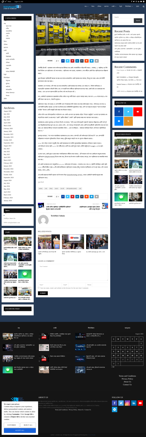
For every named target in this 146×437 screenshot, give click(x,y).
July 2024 (7, 183)
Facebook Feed (12, 309)
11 (123, 351)
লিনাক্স (7, 68)
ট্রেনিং (137, 6)
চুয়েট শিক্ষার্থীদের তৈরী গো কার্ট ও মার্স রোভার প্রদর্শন (127, 34)
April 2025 (7, 157)
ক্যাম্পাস (106, 6)
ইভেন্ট (120, 6)
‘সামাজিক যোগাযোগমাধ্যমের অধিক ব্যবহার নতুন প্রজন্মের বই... (10, 282)
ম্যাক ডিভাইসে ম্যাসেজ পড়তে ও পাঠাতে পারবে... (23, 281)
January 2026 (8, 131)
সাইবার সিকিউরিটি (10, 71)
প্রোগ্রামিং (8, 65)
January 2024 (8, 200)
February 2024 (8, 198)
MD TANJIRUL (121, 77)
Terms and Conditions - (62, 410)
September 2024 (9, 177)
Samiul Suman (121, 84)
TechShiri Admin (58, 216)
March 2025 (7, 160)
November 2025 (8, 137)
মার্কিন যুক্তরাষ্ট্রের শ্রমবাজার (72, 188)
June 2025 (7, 151)
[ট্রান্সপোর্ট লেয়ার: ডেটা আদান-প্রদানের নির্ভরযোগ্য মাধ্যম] (80, 358)
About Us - (81, 410)
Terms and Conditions (127, 376)
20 (132, 355)
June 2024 (7, 186)
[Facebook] (114, 403)
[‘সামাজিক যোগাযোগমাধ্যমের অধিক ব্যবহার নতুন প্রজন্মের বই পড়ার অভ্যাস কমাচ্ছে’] (10, 274)
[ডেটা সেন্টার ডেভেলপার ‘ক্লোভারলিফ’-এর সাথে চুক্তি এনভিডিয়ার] (25, 256)
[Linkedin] (133, 403)
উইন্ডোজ (8, 80)
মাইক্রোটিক (9, 89)
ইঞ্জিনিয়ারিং (8, 56)
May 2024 (7, 189)
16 (113, 355)
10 (118, 351)
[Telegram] (114, 409)
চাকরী (113, 6)
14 (137, 351)
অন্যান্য (8, 38)
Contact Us (127, 384)
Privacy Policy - (73, 410)
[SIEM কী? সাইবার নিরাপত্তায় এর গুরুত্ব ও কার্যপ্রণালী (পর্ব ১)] (80, 336)
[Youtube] (140, 403)
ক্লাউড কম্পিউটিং (10, 59)
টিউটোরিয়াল (128, 6)
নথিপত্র (51, 188)
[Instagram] (127, 403)
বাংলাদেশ (56, 188)
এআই (46, 188)
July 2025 (7, 149)
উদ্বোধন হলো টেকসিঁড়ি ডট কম (134, 91)
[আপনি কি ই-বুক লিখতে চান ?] (10, 291)
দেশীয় (7, 28)
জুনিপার (7, 83)
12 (127, 351)
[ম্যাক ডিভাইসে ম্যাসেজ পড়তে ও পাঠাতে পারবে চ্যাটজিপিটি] (25, 274)
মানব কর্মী (62, 188)
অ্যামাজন (40, 188)
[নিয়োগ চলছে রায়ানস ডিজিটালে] (44, 358)
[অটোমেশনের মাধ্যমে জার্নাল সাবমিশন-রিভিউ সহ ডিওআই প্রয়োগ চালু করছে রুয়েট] (10, 256)
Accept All (19, 430)
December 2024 (8, 169)
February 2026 (8, 128)
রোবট (80, 188)
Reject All (28, 425)
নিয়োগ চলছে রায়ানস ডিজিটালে (57, 356)
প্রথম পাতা (8, 26)
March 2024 (7, 195)
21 (137, 355)
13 (132, 351)
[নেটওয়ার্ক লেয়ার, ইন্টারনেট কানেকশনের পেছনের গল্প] (80, 369)
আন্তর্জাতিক (9, 31)
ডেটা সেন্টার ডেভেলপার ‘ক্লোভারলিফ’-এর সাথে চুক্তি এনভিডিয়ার (25, 264)
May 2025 (7, 154)
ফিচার (92, 6)
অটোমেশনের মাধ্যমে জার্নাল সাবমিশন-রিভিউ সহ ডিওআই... (135, 171)
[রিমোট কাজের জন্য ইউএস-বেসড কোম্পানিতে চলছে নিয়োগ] (44, 347)
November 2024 (8, 172)
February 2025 (8, 163)
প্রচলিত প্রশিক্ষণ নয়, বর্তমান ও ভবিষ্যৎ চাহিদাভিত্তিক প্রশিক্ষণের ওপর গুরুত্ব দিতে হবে (23, 336)
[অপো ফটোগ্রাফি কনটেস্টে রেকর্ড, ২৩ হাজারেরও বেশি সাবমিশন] (25, 291)
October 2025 (8, 140)
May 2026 (7, 120)
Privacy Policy (127, 379)
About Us (127, 382)
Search (116, 17)
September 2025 (9, 143)
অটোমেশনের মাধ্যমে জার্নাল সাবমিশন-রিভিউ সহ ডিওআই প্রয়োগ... (10, 264)
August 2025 (7, 146)
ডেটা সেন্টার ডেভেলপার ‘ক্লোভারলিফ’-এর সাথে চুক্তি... (119, 187)
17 (118, 355)
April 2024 (7, 192)
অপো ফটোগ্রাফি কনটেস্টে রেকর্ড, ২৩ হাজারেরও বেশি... (24, 298)
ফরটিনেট (8, 86)
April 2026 (7, 123)
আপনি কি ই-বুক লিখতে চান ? (10, 297)
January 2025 (8, 166)
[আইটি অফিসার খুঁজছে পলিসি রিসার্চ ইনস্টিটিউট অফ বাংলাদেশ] (44, 369)
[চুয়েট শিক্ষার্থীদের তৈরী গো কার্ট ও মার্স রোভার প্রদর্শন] (10, 241)
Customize (11, 425)
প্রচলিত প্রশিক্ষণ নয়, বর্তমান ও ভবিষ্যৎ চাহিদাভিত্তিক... (24, 248)
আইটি (7, 53)
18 (123, 355)
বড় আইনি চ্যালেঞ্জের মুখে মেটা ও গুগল (95, 252)
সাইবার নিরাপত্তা (10, 92)
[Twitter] (121, 403)
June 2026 (7, 117)
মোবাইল (8, 33)
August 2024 (7, 180)
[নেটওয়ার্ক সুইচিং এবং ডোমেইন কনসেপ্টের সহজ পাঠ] (80, 347)
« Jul (112, 367)
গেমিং (7, 36)
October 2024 (8, 174)
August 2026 (7, 111)
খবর (86, 6)
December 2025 (8, 134)
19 (127, 355)
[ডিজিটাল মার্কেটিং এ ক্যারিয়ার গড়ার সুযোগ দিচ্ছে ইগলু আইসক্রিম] (44, 336)
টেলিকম (99, 6)
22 (141, 355)
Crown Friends (91, 435)
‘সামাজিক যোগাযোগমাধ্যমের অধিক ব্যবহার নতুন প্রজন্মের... (135, 186)
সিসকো (7, 95)
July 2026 (7, 114)
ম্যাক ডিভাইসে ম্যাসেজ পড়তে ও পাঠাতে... (119, 204)
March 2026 (7, 125)
